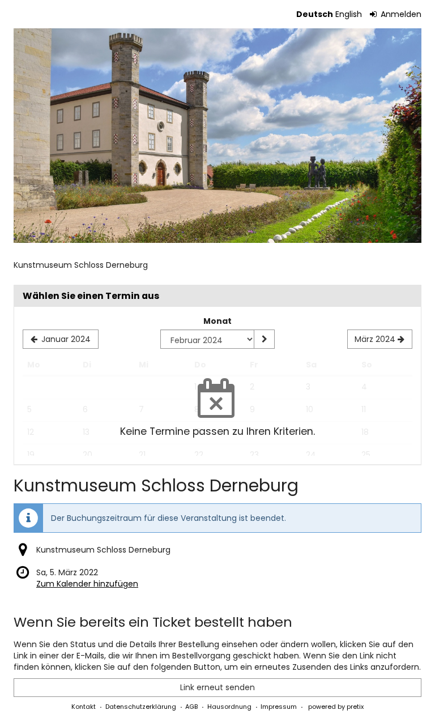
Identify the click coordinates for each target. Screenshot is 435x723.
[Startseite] (217, 135)
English (348, 14)
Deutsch (314, 14)
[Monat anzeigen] (264, 339)
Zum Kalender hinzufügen (87, 583)
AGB (191, 706)
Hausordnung (229, 706)
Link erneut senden (217, 687)
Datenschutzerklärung (140, 706)
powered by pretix (336, 706)
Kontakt (83, 706)
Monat (217, 321)
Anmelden (399, 14)
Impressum (279, 706)
